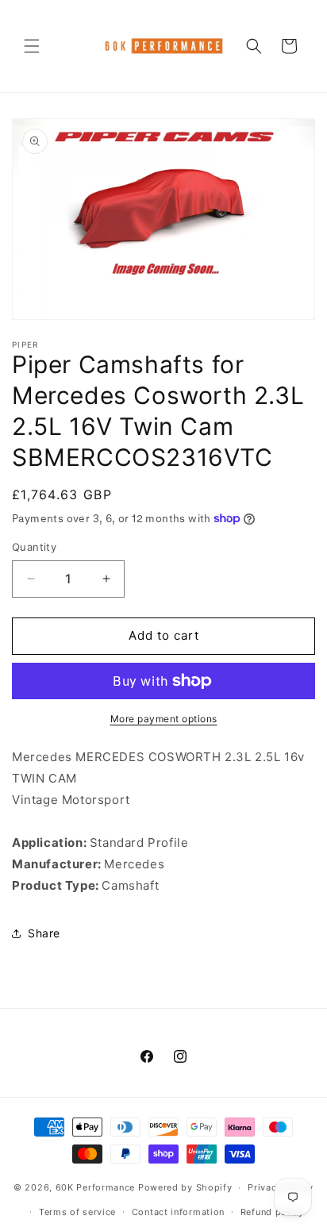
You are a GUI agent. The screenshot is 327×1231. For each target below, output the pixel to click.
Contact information (178, 1212)
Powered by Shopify (185, 1187)
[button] (31, 46)
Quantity (34, 546)
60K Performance (96, 1187)
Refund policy (272, 1212)
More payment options (163, 719)
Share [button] (44, 933)
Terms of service (77, 1212)
